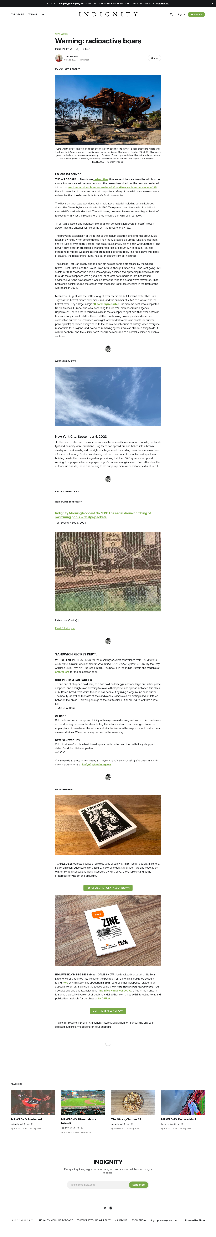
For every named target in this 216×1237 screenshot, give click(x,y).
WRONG (32, 14)
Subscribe (196, 14)
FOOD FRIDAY (139, 1220)
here (65, 982)
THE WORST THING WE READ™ (93, 1220)
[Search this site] (171, 14)
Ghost (202, 1220)
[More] (42, 14)
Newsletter (61, 34)
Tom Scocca (71, 56)
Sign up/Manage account (164, 1220)
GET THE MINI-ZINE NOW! (108, 1010)
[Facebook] (110, 1208)
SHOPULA (104, 998)
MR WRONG (121, 1220)
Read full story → (65, 628)
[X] (105, 1208)
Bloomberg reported (106, 304)
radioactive (100, 179)
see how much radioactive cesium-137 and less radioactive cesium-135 (112, 187)
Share (154, 58)
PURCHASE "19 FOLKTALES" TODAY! (108, 887)
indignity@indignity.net (96, 764)
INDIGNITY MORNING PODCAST (56, 1220)
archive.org (62, 671)
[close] (212, 3)
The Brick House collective (115, 990)
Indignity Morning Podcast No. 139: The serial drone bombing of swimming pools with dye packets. (103, 515)
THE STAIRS (17, 14)
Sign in (181, 14)
